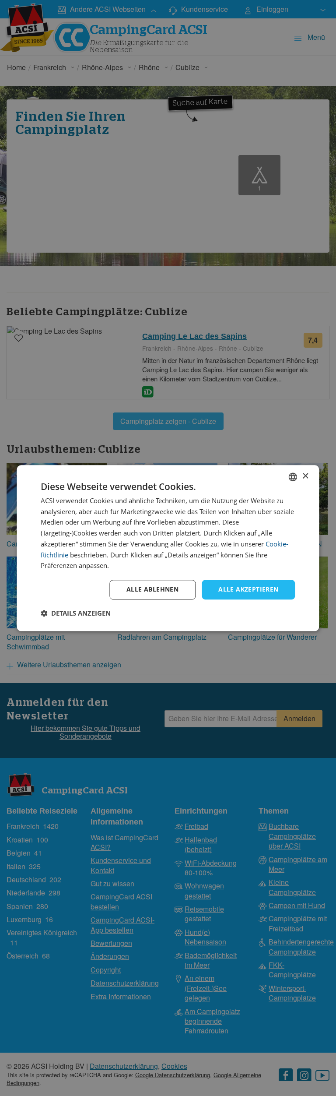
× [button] (305, 476)
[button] (76, 613)
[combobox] (293, 476)
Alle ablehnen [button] (152, 589)
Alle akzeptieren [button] (248, 589)
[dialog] (168, 548)
